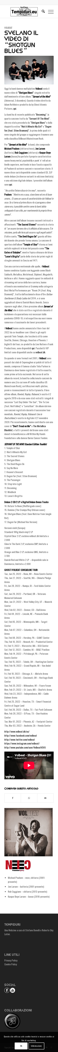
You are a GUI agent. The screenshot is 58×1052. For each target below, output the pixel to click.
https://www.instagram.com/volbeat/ (22, 743)
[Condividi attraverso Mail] (45, 797)
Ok (21, 1045)
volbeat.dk (40, 352)
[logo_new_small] (24, 11)
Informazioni (36, 1045)
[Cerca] (42, 11)
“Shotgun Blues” (38, 122)
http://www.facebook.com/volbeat (20, 735)
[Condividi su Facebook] (13, 797)
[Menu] (49, 11)
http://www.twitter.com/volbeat (19, 739)
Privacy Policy (10, 960)
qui (14, 108)
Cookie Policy (10, 964)
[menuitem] (42, 11)
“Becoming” (41, 114)
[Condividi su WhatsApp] (29, 797)
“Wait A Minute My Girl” (31, 126)
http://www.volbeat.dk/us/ (16, 731)
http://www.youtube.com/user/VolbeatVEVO (25, 747)
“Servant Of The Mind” (39, 118)
